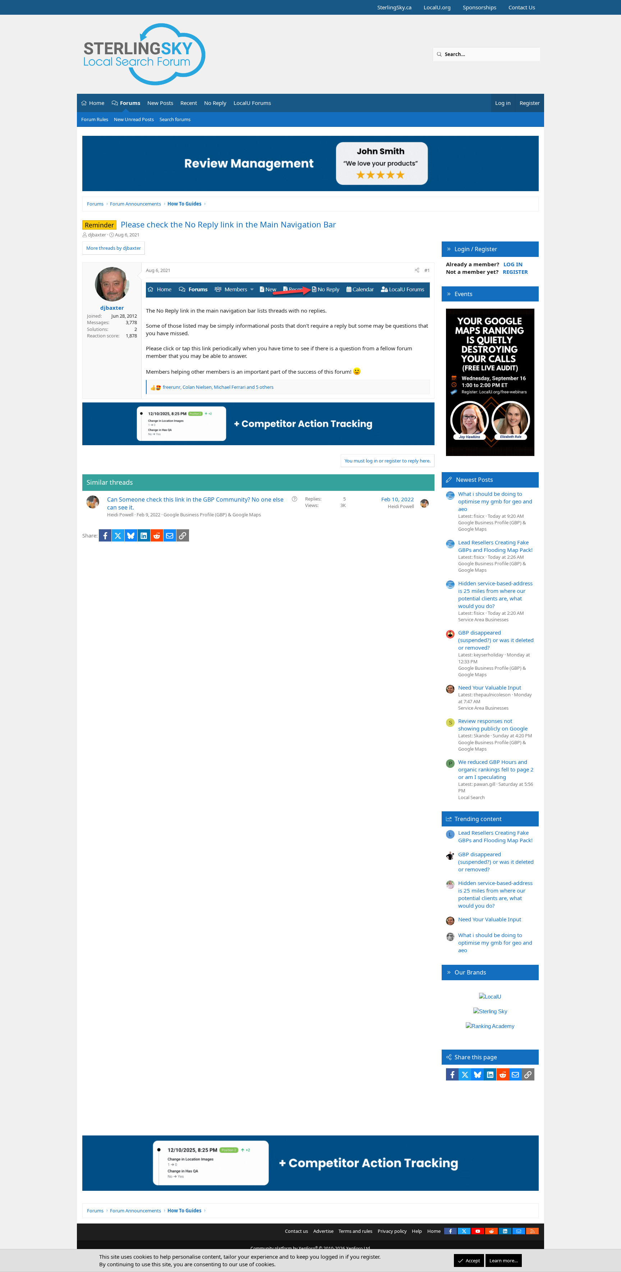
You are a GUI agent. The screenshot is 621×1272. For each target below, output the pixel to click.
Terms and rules (355, 1231)
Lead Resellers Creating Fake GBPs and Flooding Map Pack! (495, 546)
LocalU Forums (252, 102)
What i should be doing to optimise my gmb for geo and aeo (495, 501)
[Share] (417, 270)
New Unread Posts (134, 119)
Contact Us (522, 7)
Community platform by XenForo (310, 1248)
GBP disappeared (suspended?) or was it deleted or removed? (496, 640)
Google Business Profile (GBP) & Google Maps (212, 514)
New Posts (160, 102)
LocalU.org (437, 7)
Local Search (471, 797)
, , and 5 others (218, 387)
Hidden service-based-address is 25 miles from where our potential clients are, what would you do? (495, 594)
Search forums (175, 119)
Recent (188, 102)
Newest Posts (474, 480)
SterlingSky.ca (394, 7)
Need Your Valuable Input (489, 687)
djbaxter (97, 234)
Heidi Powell (120, 514)
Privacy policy (392, 1231)
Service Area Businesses (483, 619)
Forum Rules (94, 119)
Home (96, 102)
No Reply (215, 102)
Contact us (296, 1231)
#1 (427, 270)
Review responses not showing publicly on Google (493, 724)
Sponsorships (479, 7)
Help (417, 1231)
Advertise (323, 1231)
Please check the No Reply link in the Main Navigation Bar (228, 224)
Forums (130, 102)
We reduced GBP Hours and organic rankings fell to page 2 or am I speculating (496, 769)
